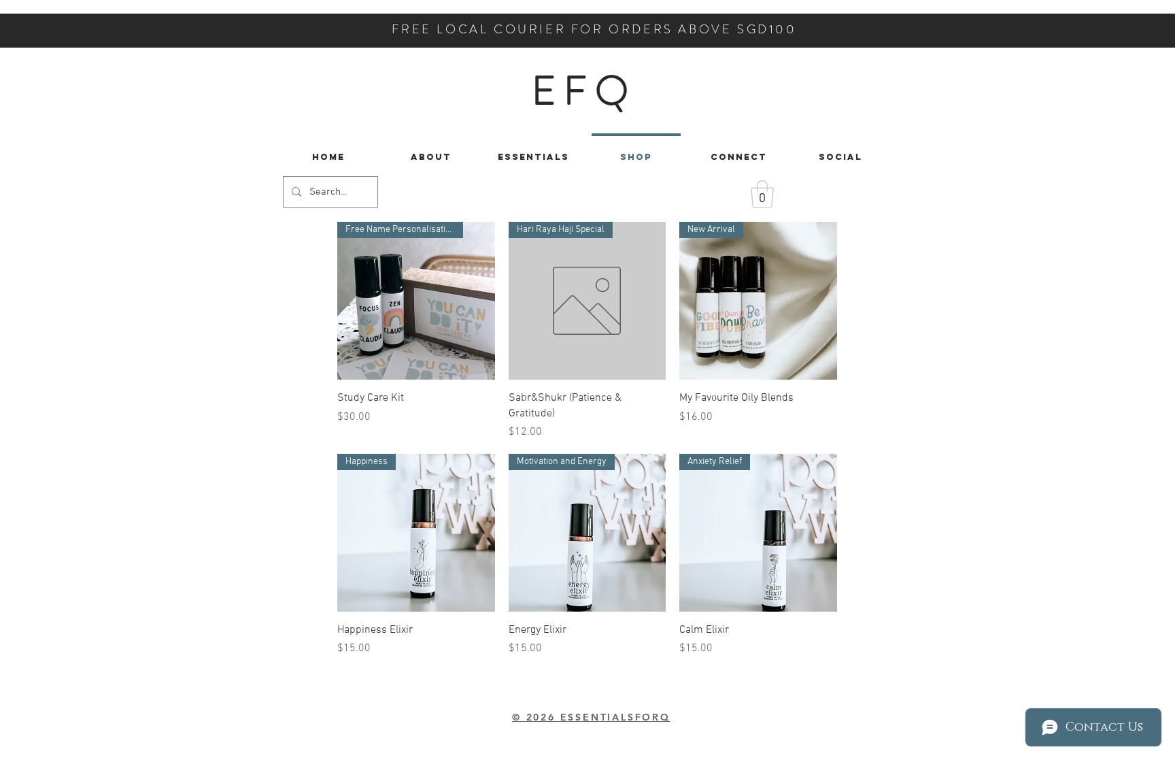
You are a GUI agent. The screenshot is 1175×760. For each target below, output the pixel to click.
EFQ (584, 90)
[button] (762, 194)
